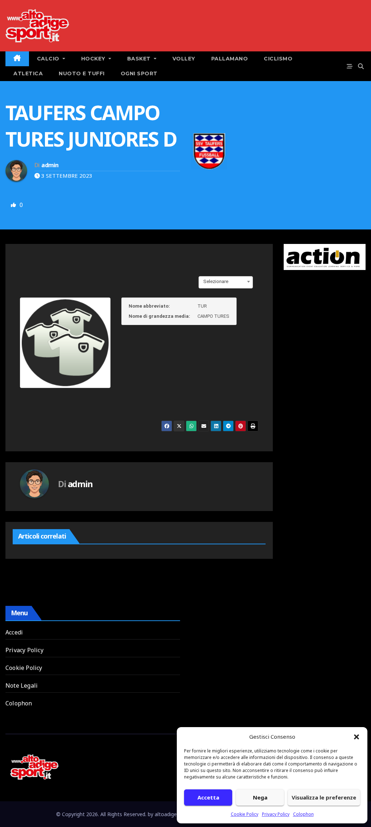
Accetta (208, 797)
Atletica (28, 73)
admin (49, 165)
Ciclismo (278, 58)
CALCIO (49, 58)
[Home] (17, 58)
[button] (356, 736)
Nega (260, 797)
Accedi (14, 632)
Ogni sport (139, 73)
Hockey (94, 58)
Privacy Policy (275, 814)
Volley (183, 58)
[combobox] (226, 282)
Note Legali (21, 685)
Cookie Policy (244, 814)
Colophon (303, 814)
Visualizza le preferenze (324, 797)
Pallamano (229, 58)
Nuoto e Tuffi (82, 73)
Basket (140, 58)
